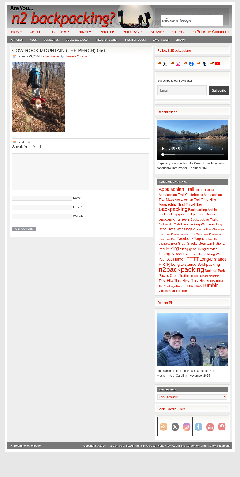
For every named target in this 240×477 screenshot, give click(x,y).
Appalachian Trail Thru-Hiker (180, 204)
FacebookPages (190, 239)
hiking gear (188, 249)
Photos (108, 32)
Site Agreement (190, 445)
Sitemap (181, 39)
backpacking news (174, 219)
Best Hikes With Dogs (175, 229)
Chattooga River (202, 229)
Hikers (85, 32)
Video (178, 32)
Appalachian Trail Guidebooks (181, 194)
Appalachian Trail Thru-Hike (195, 199)
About (35, 32)
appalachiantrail (205, 190)
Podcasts (133, 32)
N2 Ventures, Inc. (119, 445)
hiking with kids (194, 254)
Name (77, 198)
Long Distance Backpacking (195, 264)
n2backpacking (181, 269)
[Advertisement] (120, 464)
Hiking (172, 248)
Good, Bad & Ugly (77, 39)
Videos (163, 290)
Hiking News (170, 253)
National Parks (215, 271)
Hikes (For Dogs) (135, 39)
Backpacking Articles (203, 210)
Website (78, 216)
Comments (221, 32)
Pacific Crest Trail (172, 275)
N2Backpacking (81, 16)
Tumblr (210, 285)
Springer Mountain (209, 275)
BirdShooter (52, 56)
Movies (158, 32)
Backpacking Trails (204, 219)
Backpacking (173, 209)
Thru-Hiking (200, 280)
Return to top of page (27, 445)
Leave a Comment (77, 56)
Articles (17, 39)
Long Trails (161, 39)
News (33, 39)
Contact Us (51, 39)
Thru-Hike (166, 280)
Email (76, 207)
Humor (178, 259)
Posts (201, 32)
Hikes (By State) (106, 39)
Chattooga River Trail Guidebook (189, 234)
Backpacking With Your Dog (201, 224)
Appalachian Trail (176, 189)
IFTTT (192, 259)
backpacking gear (172, 214)
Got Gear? (60, 32)
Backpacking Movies (201, 214)
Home (16, 32)
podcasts (192, 275)
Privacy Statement (217, 445)
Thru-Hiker (182, 280)
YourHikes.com (178, 290)
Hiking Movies (207, 249)
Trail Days (195, 286)
